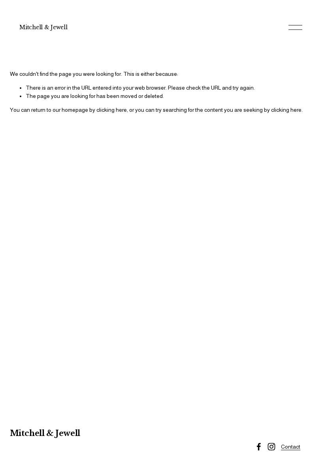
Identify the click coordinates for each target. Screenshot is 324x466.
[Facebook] (259, 447)
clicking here (111, 110)
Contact (290, 446)
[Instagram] (271, 447)
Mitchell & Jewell (43, 27)
